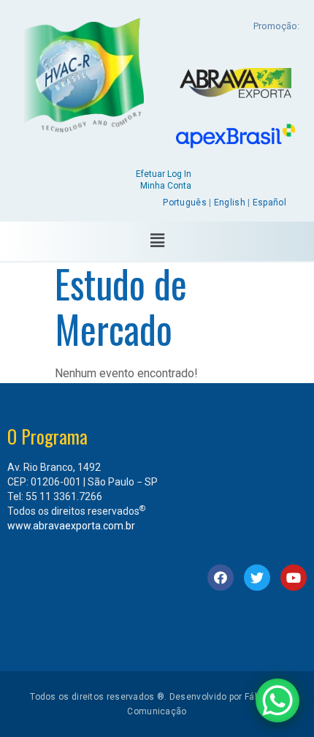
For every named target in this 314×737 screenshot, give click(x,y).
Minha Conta (165, 186)
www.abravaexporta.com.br (71, 526)
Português (185, 202)
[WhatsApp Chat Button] (277, 700)
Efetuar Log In (163, 174)
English (229, 202)
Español (269, 202)
